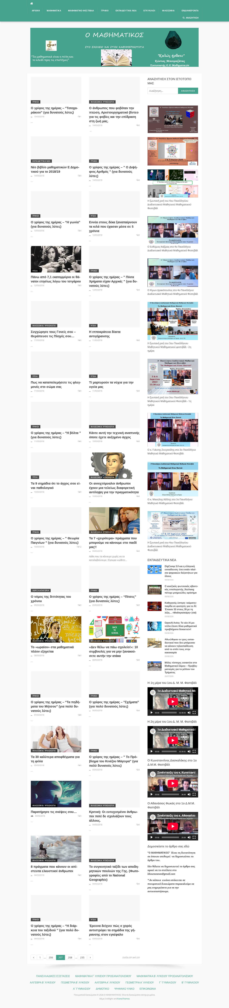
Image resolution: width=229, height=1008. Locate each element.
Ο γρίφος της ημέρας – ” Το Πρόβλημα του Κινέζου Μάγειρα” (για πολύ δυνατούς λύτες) (113, 761)
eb (32, 816)
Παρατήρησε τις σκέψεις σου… (54, 812)
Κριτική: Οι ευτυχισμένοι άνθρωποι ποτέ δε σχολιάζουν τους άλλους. (113, 816)
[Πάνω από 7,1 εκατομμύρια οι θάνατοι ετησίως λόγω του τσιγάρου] (56, 258)
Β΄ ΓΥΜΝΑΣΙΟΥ (190, 982)
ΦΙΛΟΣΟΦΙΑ (168, 10)
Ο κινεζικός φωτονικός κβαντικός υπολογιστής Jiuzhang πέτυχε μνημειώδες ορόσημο (181, 589)
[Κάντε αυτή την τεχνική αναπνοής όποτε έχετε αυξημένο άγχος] (114, 414)
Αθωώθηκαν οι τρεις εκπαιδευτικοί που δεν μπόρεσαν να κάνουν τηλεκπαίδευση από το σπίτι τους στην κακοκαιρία (180, 646)
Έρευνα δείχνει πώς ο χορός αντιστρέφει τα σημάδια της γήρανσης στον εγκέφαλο (112, 930)
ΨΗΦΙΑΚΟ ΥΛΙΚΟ (124, 988)
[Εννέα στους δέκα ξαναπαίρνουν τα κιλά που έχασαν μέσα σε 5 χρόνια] (114, 204)
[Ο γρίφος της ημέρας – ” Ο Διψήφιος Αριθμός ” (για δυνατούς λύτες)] (114, 149)
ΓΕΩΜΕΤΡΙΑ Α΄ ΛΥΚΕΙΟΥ (140, 982)
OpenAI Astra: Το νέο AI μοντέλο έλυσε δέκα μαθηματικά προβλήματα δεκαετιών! (181, 626)
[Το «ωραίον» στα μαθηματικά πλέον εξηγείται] (56, 629)
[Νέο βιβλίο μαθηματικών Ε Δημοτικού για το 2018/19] (56, 149)
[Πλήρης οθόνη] (194, 712)
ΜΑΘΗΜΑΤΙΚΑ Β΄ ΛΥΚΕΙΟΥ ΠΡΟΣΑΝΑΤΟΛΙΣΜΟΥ (165, 976)
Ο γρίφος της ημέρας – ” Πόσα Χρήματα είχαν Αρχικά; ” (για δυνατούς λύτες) (113, 281)
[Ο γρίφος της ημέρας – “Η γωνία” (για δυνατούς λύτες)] (56, 204)
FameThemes (123, 998)
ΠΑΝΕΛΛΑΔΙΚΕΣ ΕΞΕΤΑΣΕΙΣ (53, 976)
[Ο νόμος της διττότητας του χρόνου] (56, 578)
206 (52, 957)
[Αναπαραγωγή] (151, 712)
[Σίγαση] (189, 712)
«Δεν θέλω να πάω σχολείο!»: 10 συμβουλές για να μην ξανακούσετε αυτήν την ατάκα (113, 651)
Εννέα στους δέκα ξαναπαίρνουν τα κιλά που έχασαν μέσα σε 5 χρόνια (113, 226)
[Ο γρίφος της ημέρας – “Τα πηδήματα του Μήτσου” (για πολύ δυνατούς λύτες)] (56, 684)
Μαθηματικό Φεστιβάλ (81, 10)
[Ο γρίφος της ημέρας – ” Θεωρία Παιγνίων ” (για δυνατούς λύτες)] (56, 520)
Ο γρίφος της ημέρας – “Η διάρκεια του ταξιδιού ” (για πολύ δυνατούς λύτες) (55, 930)
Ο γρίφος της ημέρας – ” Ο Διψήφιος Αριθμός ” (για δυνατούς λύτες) (113, 172)
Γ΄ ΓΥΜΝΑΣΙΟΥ (167, 982)
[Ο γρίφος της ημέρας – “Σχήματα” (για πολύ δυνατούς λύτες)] (114, 684)
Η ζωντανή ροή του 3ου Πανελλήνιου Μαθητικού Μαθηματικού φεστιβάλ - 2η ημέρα (169, 347)
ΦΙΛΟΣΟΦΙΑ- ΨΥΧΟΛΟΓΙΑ (102, 102)
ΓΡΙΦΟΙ (105, 10)
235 (83, 957)
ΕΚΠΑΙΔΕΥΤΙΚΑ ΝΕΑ (126, 10)
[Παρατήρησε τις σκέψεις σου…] (56, 793)
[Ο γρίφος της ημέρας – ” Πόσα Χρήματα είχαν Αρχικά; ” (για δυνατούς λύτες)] (114, 258)
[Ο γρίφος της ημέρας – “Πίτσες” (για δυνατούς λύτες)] (114, 578)
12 (80, 546)
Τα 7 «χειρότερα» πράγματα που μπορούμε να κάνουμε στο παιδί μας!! (113, 543)
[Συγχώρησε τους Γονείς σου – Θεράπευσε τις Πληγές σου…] (56, 313)
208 (71, 957)
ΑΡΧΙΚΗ (36, 10)
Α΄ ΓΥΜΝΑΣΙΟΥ (82, 988)
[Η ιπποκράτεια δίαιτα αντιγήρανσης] (114, 313)
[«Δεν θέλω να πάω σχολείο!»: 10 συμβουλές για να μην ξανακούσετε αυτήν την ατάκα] (114, 629)
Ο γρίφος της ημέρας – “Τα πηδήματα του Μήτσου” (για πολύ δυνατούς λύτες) (55, 706)
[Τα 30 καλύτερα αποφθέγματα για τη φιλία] (56, 738)
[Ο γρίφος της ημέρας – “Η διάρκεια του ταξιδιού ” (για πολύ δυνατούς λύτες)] (56, 907)
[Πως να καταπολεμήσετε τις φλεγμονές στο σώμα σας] (56, 364)
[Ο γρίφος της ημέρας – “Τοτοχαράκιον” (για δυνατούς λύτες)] (56, 90)
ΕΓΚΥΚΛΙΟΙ (149, 10)
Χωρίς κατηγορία (40, 590)
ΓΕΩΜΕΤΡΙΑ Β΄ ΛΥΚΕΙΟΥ (75, 982)
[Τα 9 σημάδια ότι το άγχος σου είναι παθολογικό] (56, 465)
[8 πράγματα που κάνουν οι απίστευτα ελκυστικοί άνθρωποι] (56, 848)
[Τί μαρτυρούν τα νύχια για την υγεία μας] (114, 364)
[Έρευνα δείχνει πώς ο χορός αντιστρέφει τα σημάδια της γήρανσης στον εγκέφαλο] (114, 907)
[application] (173, 701)
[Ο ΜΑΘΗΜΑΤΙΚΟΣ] (114, 47)
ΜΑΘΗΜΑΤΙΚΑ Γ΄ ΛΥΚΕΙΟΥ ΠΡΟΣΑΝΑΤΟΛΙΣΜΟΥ (103, 976)
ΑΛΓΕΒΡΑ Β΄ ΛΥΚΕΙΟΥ (43, 982)
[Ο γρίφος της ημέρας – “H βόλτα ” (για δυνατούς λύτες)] (56, 414)
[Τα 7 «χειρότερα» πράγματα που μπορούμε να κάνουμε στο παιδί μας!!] (114, 520)
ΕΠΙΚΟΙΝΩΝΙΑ (148, 988)
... (31, 116)
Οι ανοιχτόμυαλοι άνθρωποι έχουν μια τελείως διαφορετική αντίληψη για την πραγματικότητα (114, 488)
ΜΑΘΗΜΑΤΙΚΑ (54, 10)
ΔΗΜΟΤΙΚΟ (102, 988)
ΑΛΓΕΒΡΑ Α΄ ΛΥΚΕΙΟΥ (107, 982)
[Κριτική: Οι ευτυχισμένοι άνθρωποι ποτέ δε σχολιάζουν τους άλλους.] (114, 793)
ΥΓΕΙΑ (93, 216)
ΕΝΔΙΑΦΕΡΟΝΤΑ (190, 10)
